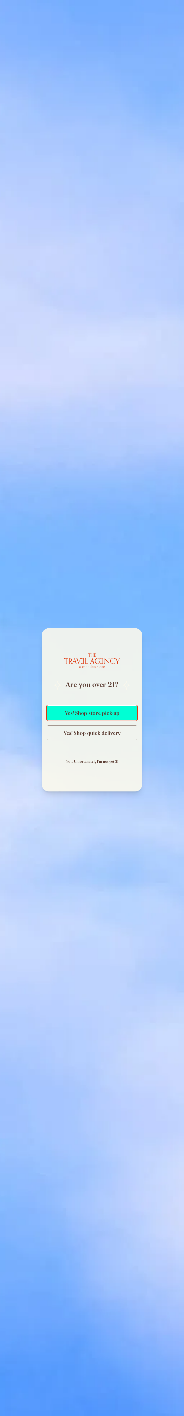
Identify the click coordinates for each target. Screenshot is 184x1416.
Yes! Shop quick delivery (92, 733)
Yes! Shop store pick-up (92, 713)
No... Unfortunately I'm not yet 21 (92, 761)
